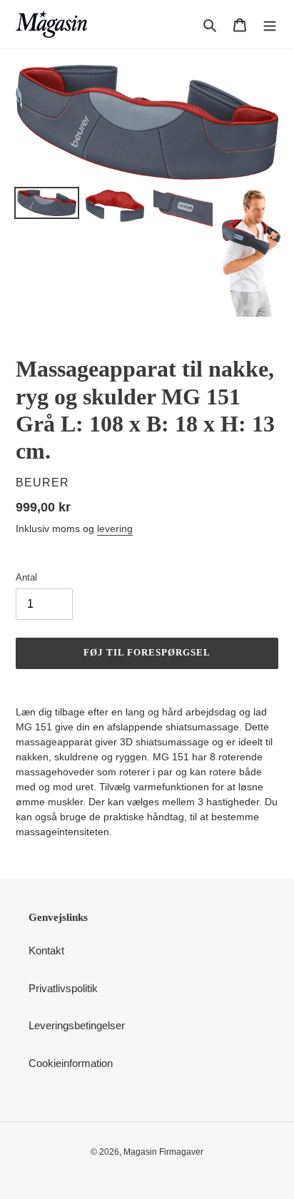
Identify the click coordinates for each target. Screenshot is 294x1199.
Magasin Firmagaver (163, 1152)
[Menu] (270, 24)
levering (115, 528)
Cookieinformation (71, 1063)
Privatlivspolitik (63, 988)
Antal (26, 577)
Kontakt (46, 950)
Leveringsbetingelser (77, 1025)
